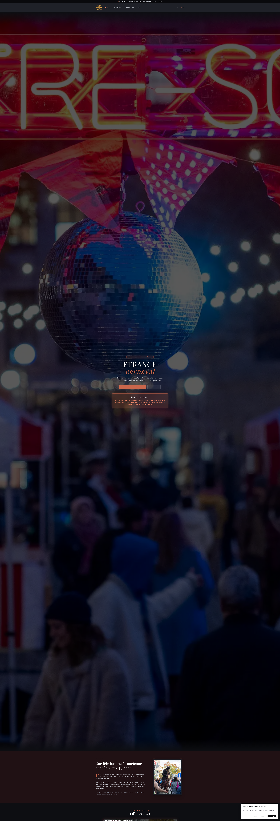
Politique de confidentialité (252, 811)
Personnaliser (255, 816)
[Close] (275, 806)
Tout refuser (263, 816)
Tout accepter (272, 816)
